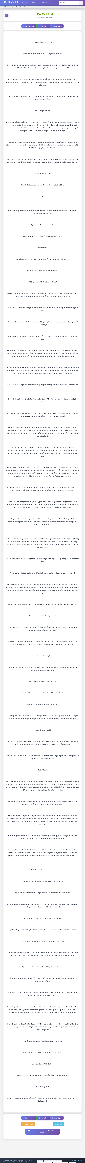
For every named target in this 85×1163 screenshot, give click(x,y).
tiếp (56, 26)
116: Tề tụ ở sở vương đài (44, 18)
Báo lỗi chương (28, 1124)
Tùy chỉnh (45, 3)
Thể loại (36, 3)
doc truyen (11, 1)
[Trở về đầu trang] (81, 1160)
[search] (81, 3)
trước (29, 26)
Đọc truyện (13, 1160)
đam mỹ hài (40, 1160)
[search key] (69, 3)
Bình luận (59, 1124)
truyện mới (21, 1162)
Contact (74, 1160)
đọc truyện (21, 1160)
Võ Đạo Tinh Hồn (46, 14)
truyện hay (29, 1160)
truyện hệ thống (47, 1160)
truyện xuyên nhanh (57, 1160)
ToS (78, 1160)
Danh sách (25, 3)
